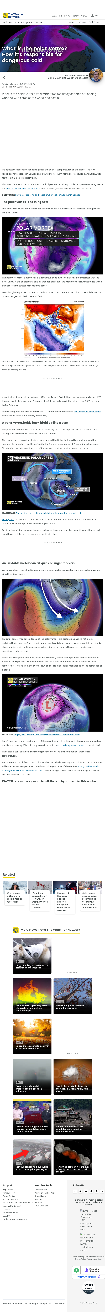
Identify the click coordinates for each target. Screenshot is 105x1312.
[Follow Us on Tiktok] (91, 1191)
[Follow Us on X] (102, 1191)
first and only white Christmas (72, 745)
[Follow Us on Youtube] (86, 1191)
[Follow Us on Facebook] (75, 1191)
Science (18, 22)
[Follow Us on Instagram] (80, 1191)
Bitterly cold (8, 519)
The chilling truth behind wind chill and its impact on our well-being (49, 513)
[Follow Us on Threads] (97, 1191)
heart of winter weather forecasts (23, 188)
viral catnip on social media (87, 411)
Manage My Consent (12, 1206)
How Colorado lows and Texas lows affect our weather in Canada (47, 194)
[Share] (4, 78)
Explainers (29, 22)
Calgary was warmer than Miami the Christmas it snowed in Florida (46, 734)
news (10, 22)
